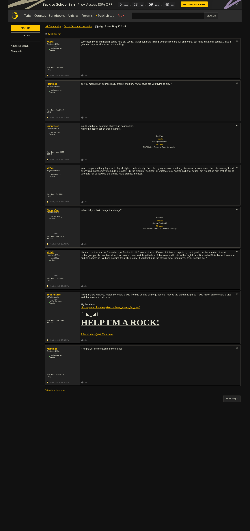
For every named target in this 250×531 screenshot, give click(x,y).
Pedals (160, 139)
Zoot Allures (54, 294)
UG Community (53, 26)
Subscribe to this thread (55, 390)
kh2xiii (50, 41)
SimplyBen (53, 126)
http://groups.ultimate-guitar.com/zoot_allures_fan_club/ (110, 307)
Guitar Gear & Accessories (78, 26)
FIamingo (52, 83)
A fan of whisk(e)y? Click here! (97, 334)
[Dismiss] (237, 4)
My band (159, 144)
